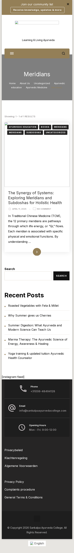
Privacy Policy (14, 482)
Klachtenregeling (15, 458)
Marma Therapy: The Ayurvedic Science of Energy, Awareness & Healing (37, 342)
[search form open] (63, 53)
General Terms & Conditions (23, 497)
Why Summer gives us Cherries (29, 315)
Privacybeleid (13, 450)
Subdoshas (33, 132)
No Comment (44, 209)
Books (45, 127)
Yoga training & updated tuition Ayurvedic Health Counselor (36, 356)
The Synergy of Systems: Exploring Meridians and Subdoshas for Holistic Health (35, 197)
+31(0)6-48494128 (43, 391)
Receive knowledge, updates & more (37, 10)
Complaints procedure (19, 489)
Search (9, 269)
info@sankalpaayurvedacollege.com (42, 410)
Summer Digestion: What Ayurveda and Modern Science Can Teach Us (35, 327)
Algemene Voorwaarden (21, 466)
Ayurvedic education (22, 127)
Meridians (60, 127)
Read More (31, 251)
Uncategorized (56, 132)
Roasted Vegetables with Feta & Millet (33, 305)
